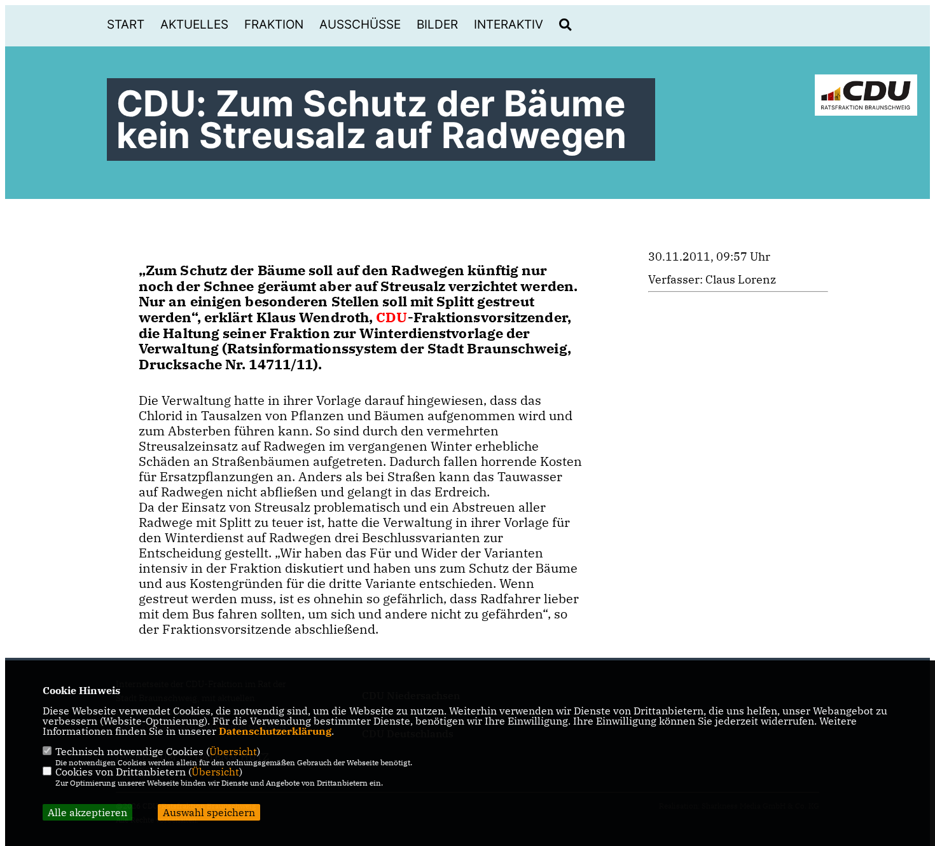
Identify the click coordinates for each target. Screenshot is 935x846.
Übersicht (233, 751)
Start (125, 24)
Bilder (437, 24)
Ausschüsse (360, 24)
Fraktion (273, 24)
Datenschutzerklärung (275, 731)
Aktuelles (194, 24)
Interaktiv (508, 24)
